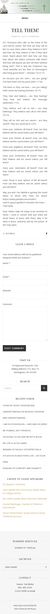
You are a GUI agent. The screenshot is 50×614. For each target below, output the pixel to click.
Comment (7, 304)
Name (6, 263)
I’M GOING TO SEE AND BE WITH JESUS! (22, 436)
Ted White (10, 233)
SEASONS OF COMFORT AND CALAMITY (22, 468)
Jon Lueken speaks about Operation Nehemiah (25, 498)
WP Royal (32, 609)
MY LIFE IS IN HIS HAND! (15, 443)
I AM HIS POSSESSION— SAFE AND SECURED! (25, 424)
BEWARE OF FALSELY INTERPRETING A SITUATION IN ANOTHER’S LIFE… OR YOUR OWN (24, 455)
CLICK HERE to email (25, 591)
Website (7, 290)
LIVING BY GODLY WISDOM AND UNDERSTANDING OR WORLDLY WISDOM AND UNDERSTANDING (23, 411)
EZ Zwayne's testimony (14, 484)
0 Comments (33, 36)
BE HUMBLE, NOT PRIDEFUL (17, 430)
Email (6, 276)
